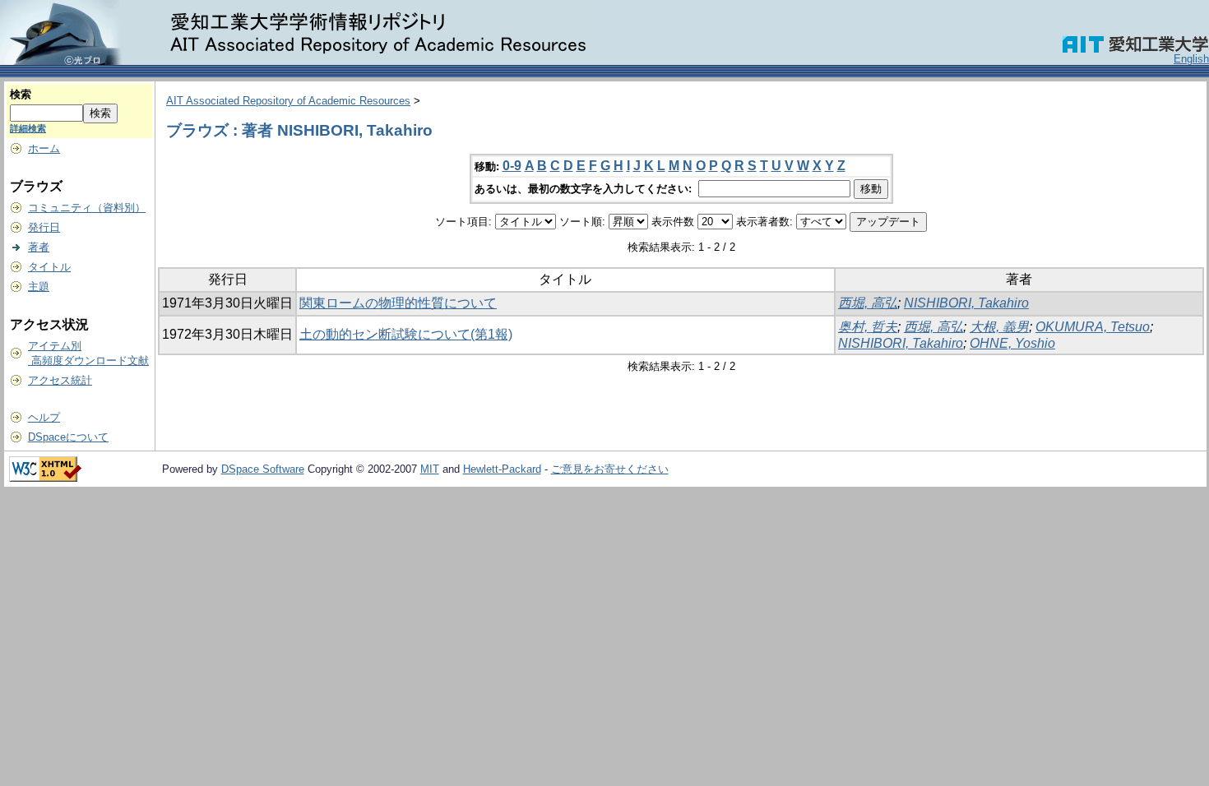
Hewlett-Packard (502, 469)
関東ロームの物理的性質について (398, 303)
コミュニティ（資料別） (87, 207)
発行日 (44, 227)
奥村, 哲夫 (867, 327)
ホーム (44, 148)
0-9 (512, 166)
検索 (20, 94)
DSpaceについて (68, 437)
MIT (429, 469)
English (1191, 59)
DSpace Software (262, 469)
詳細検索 (28, 128)
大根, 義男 (999, 327)
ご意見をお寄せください (610, 469)
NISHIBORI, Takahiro (966, 303)
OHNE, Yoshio (1012, 343)
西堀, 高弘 (867, 303)
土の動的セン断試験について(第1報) (405, 334)
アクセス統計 (60, 380)
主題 (38, 286)
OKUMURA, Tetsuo (1092, 327)
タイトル (49, 267)
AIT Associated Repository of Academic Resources (288, 101)
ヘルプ (44, 417)
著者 (38, 247)
